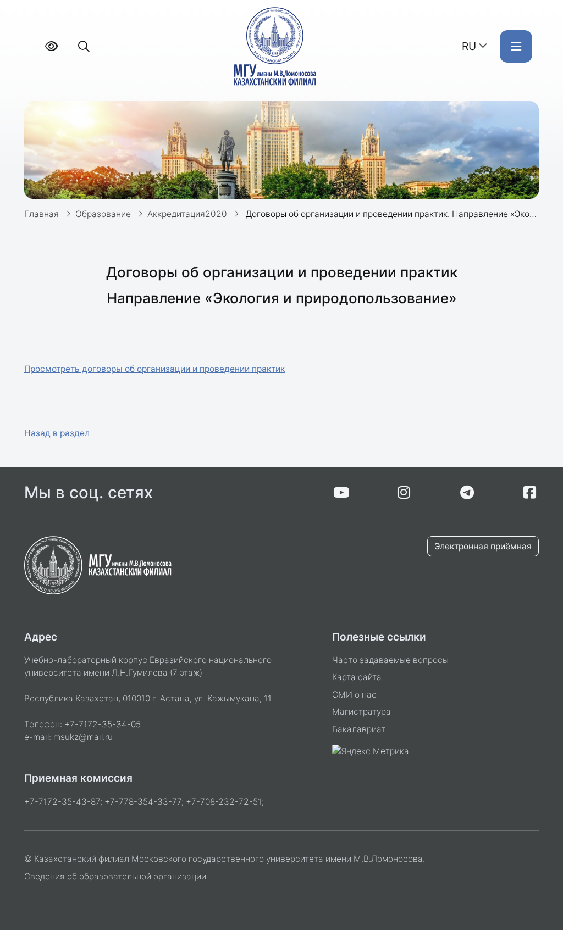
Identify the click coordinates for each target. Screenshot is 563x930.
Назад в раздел (57, 433)
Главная (41, 214)
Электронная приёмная (483, 546)
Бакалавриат (358, 729)
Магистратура (361, 711)
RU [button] (469, 46)
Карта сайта (357, 677)
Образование (103, 214)
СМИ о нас (354, 694)
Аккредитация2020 (187, 214)
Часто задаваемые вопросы (390, 660)
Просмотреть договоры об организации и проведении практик (154, 369)
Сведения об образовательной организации (115, 876)
